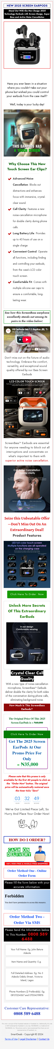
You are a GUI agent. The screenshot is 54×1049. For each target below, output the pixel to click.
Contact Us (44, 1039)
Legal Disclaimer (28, 1039)
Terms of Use (11, 1039)
